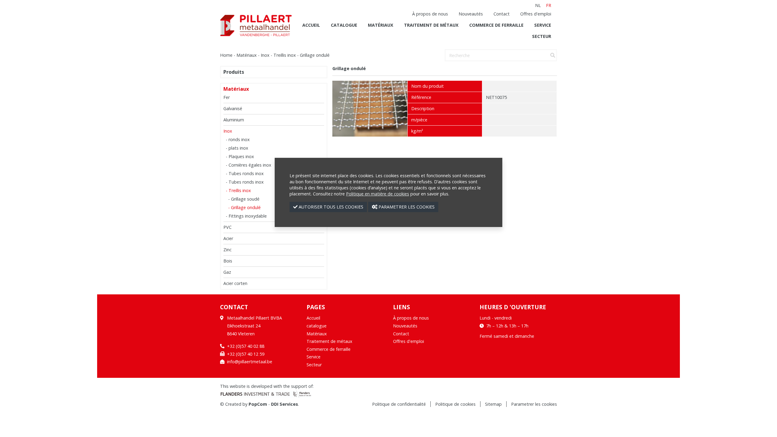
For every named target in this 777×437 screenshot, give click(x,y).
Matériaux (380, 25)
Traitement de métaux (431, 25)
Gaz (227, 272)
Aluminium (233, 120)
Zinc (227, 249)
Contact (502, 14)
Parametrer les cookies (534, 404)
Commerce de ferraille (496, 25)
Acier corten (235, 283)
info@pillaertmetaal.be (249, 361)
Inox (265, 55)
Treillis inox (284, 55)
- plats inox (237, 148)
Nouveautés (471, 14)
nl (538, 5)
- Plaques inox (240, 156)
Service (542, 25)
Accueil (311, 25)
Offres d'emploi (535, 14)
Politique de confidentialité (399, 404)
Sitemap (493, 404)
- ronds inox (238, 139)
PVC (227, 227)
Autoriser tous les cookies (330, 207)
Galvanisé (232, 108)
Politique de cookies (455, 404)
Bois (227, 261)
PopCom (258, 404)
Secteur (541, 36)
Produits (233, 72)
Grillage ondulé (315, 55)
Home (226, 55)
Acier (228, 238)
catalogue (344, 25)
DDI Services (284, 404)
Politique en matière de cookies (377, 194)
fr (548, 5)
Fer (226, 97)
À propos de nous (430, 14)
